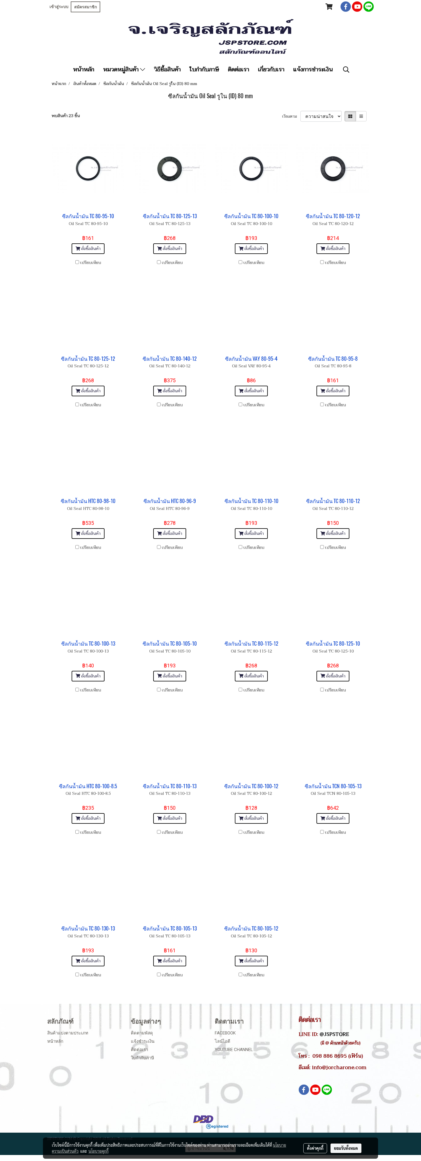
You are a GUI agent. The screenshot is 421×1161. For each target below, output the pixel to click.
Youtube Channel (234, 1049)
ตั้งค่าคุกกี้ (315, 1148)
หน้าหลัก (83, 69)
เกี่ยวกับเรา (271, 69)
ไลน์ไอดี (222, 1041)
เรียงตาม (291, 116)
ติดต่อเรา (238, 69)
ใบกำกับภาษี (204, 69)
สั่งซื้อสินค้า (90, 248)
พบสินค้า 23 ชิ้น (66, 116)
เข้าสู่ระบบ (59, 6)
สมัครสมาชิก (85, 7)
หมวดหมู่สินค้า (121, 69)
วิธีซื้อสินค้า (167, 69)
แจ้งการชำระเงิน (313, 69)
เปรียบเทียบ (90, 263)
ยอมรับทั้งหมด (346, 1148)
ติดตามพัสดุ (142, 1033)
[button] (346, 69)
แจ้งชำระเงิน (142, 1041)
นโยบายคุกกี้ (98, 1151)
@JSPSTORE (334, 1034)
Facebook (225, 1033)
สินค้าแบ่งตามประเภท (67, 1033)
